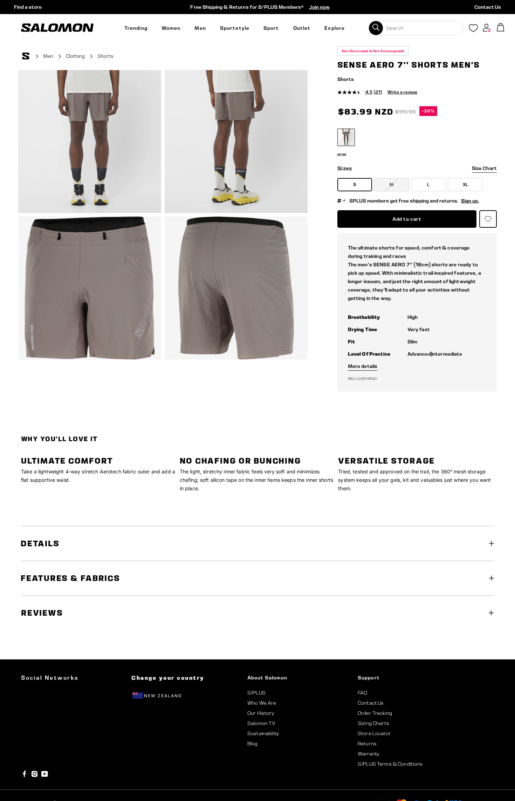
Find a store (28, 7)
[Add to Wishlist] (490, 57)
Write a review (402, 92)
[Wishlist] (473, 29)
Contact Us (487, 7)
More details (363, 366)
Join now (319, 7)
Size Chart (484, 168)
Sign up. (470, 200)
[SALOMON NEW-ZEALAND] (57, 27)
